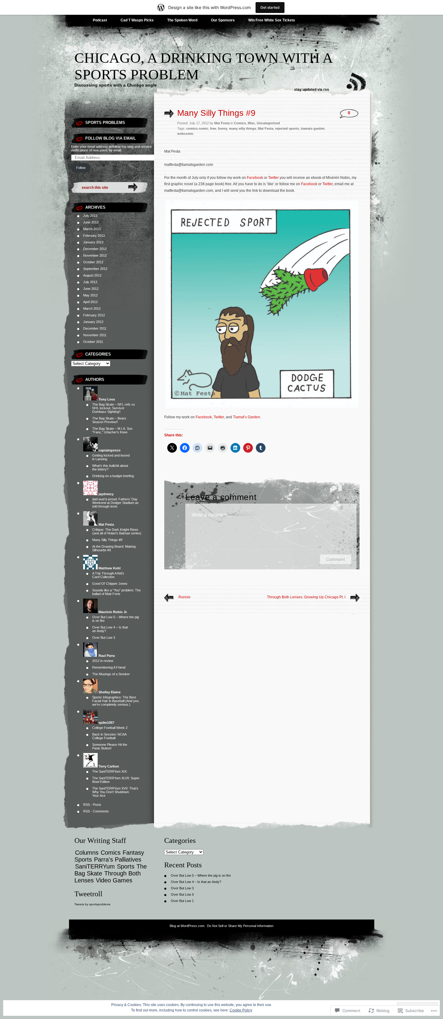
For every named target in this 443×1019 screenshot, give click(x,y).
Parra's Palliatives (117, 859)
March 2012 (92, 308)
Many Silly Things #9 (107, 540)
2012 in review (102, 661)
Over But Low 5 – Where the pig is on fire (201, 875)
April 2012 (90, 302)
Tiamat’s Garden (246, 417)
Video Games (114, 880)
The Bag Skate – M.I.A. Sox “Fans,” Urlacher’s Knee (112, 430)
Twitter (273, 178)
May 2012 (90, 295)
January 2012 (93, 322)
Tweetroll (88, 894)
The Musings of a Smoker (111, 674)
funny (222, 128)
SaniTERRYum (95, 866)
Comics (240, 123)
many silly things (242, 128)
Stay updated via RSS (311, 89)
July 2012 (90, 282)
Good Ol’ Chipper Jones (109, 583)
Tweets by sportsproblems (92, 904)
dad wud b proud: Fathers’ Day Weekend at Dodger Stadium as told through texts (115, 502)
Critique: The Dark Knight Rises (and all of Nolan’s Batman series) (116, 531)
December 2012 (95, 249)
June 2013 (91, 222)
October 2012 (93, 262)
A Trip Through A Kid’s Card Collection (108, 575)
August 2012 (92, 275)
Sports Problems (105, 122)
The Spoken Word (182, 20)
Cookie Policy (241, 1010)
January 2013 (93, 242)
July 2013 (90, 215)
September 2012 (95, 269)
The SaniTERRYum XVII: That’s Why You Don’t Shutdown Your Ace (115, 791)
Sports (125, 866)
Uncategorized (268, 123)
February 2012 (94, 315)
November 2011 (94, 335)
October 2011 (93, 341)
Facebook (255, 178)
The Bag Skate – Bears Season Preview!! (109, 420)
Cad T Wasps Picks (137, 20)
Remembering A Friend (108, 667)
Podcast (100, 20)
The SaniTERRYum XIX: (109, 771)
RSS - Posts (92, 804)
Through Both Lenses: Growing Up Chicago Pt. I (306, 597)
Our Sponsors (223, 20)
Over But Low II (182, 894)
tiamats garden (313, 128)
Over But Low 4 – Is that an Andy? (196, 882)
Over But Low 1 (182, 901)
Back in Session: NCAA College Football (109, 736)
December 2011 (94, 328)
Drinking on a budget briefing (113, 476)
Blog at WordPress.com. (187, 926)
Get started (270, 7)
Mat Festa (265, 128)
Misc (251, 123)
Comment (335, 559)
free (213, 128)
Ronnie (184, 597)
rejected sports (287, 128)
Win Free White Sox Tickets (271, 20)
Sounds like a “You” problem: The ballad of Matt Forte (116, 592)
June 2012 (91, 288)
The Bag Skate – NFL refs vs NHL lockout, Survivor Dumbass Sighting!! (113, 408)
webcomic (185, 133)
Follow (81, 167)
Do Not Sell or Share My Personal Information (240, 926)
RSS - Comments (96, 811)
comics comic (197, 128)
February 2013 (94, 235)
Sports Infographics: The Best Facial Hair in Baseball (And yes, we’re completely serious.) (116, 700)
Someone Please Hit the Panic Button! (109, 746)
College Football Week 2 (109, 727)
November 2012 (95, 255)
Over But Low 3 (103, 637)
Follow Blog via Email (110, 138)
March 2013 (92, 229)
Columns (87, 852)
